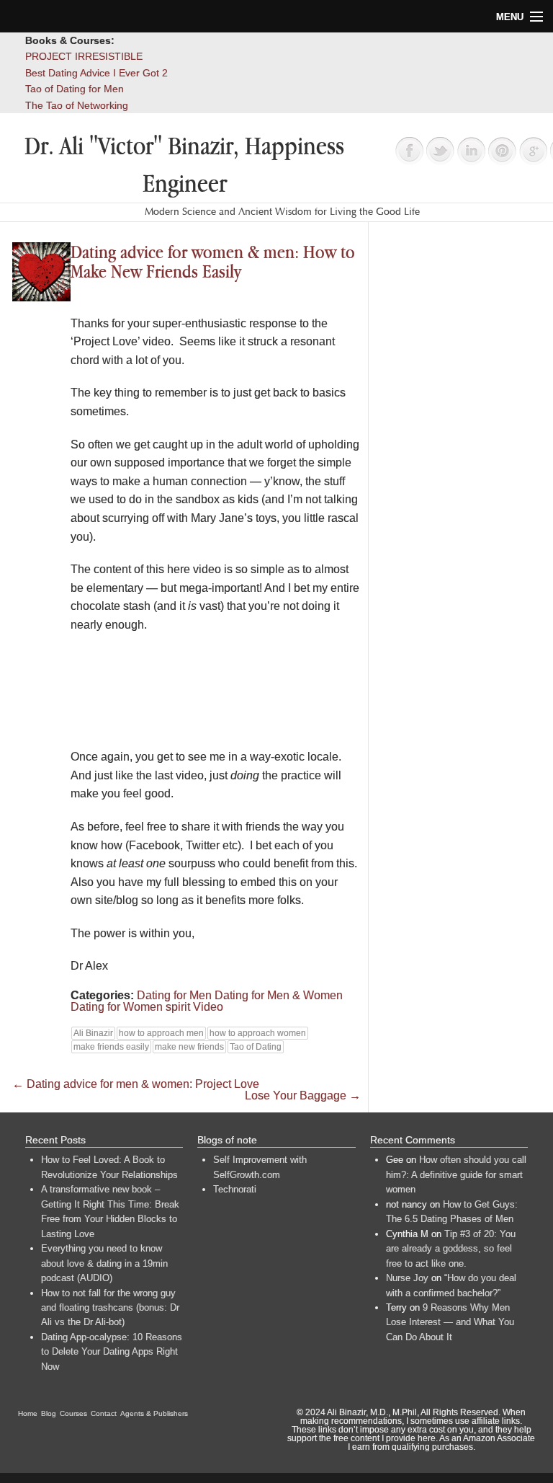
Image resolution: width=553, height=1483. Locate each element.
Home (27, 1413)
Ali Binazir (93, 1033)
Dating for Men (174, 995)
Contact (104, 1413)
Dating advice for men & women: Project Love (135, 1084)
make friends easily (111, 1047)
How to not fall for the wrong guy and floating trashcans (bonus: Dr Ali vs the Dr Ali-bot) (110, 1308)
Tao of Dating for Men (74, 88)
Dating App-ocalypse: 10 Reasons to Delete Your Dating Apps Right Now (111, 1352)
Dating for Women (117, 1007)
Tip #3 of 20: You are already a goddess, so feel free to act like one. (451, 1249)
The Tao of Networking (76, 105)
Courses (73, 1413)
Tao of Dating (256, 1047)
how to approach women (258, 1033)
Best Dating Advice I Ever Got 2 (96, 73)
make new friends (189, 1047)
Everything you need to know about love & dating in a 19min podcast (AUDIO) (104, 1263)
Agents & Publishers (154, 1413)
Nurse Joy (407, 1277)
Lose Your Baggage (303, 1095)
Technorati (234, 1189)
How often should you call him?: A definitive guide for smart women (456, 1174)
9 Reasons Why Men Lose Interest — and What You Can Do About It (450, 1322)
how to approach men (161, 1033)
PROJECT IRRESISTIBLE (84, 56)
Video (208, 1007)
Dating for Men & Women (279, 995)
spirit (178, 1007)
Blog (48, 1413)
